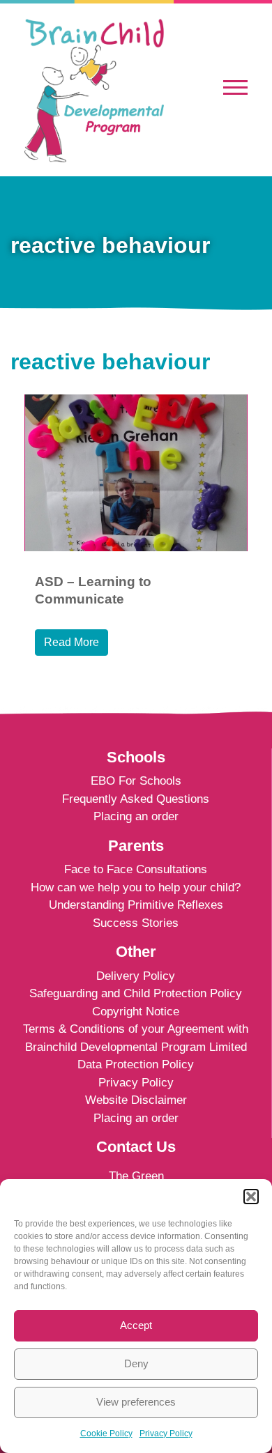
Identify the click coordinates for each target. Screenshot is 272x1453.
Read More (71, 642)
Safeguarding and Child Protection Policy (135, 993)
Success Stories (136, 923)
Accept (136, 1325)
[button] (251, 1197)
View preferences (136, 1402)
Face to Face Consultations (135, 869)
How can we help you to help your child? (136, 887)
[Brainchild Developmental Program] (94, 88)
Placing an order (136, 816)
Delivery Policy (135, 976)
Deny (136, 1363)
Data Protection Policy (135, 1064)
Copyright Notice (135, 1011)
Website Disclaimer (136, 1100)
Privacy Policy (165, 1433)
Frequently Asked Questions (135, 799)
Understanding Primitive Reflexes (136, 905)
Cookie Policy (106, 1433)
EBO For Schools (136, 780)
